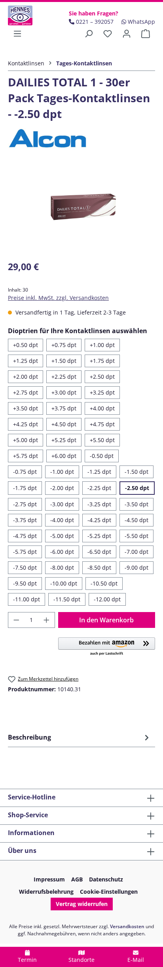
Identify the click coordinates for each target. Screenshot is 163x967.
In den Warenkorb (106, 620)
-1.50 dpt (136, 471)
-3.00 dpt (62, 504)
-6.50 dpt (99, 551)
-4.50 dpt (136, 520)
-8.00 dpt (62, 567)
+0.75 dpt (63, 345)
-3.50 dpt (136, 504)
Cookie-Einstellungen (109, 891)
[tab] (79, 737)
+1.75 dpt (102, 360)
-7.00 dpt (136, 551)
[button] (106, 646)
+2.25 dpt (63, 376)
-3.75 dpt (25, 520)
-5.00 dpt (62, 536)
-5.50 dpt (136, 536)
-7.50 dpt (25, 567)
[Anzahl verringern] (16, 620)
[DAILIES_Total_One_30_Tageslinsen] (81, 209)
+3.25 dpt (102, 392)
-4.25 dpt (99, 520)
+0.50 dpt (25, 345)
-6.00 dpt (62, 551)
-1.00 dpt (62, 471)
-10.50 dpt (104, 583)
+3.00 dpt (63, 392)
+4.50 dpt (63, 424)
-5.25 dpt (99, 536)
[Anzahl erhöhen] (46, 620)
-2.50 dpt (137, 488)
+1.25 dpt (25, 360)
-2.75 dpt (25, 504)
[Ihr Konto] (126, 34)
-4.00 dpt (62, 520)
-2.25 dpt (99, 488)
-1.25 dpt (99, 471)
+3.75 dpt (63, 408)
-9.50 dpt (25, 583)
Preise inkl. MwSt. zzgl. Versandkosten (58, 297)
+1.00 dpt (102, 345)
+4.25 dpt (25, 424)
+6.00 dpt (63, 456)
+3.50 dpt (25, 408)
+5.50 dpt (102, 440)
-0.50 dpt (102, 456)
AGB (77, 879)
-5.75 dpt (25, 551)
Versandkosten (127, 926)
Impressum (49, 879)
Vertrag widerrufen (82, 904)
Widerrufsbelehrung (46, 891)
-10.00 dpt (63, 583)
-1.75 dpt (25, 488)
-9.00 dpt (136, 567)
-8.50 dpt (99, 567)
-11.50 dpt (66, 599)
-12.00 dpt (107, 599)
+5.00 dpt (25, 440)
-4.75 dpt (25, 536)
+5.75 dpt (25, 456)
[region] (81, 209)
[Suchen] (88, 34)
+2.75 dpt (25, 392)
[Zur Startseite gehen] (27, 15)
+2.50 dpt (102, 376)
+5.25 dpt (63, 440)
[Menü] (17, 34)
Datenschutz (106, 879)
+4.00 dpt (102, 408)
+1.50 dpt (63, 360)
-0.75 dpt (25, 471)
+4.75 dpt (102, 424)
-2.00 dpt (62, 488)
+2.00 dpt (25, 376)
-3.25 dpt (99, 504)
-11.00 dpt (26, 599)
